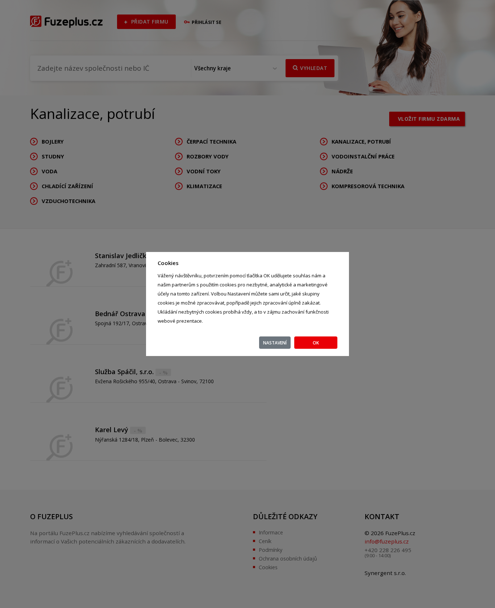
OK (316, 343)
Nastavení (275, 343)
